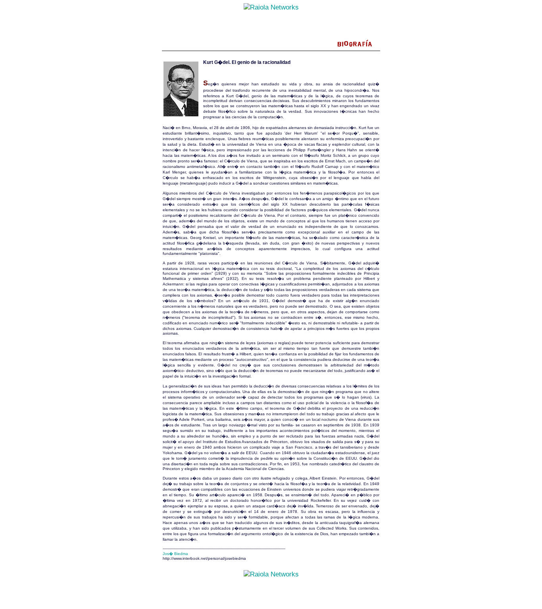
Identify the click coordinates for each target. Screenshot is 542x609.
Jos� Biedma (175, 553)
